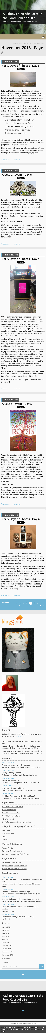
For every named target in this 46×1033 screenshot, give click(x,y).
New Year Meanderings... (21, 891)
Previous (5, 603)
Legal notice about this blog (29, 1023)
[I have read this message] (44, 1027)
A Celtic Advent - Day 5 (17, 403)
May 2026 (5, 936)
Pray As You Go (7, 848)
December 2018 (39, 43)
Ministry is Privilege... (11, 780)
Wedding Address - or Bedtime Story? (18, 796)
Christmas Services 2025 (29, 899)
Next (42, 606)
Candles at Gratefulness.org (12, 851)
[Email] (23, 974)
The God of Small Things (13, 788)
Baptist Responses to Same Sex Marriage (16, 822)
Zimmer (5, 891)
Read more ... (20, 736)
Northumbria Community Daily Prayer (15, 854)
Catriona (5, 917)
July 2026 (5, 930)
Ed (3, 907)
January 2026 (7, 949)
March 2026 (6, 943)
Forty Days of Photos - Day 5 (20, 258)
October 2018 (17, 43)
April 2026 (5, 939)
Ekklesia (4, 840)
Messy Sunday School (11, 773)
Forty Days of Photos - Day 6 (20, 65)
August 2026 (6, 927)
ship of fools (6, 830)
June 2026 (5, 933)
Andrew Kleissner (9, 879)
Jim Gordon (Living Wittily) (11, 862)
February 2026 (7, 946)
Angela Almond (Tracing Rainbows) (14, 866)
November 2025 (8, 955)
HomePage (27, 43)
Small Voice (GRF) (8, 833)
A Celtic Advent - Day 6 (17, 174)
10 (19, 606)
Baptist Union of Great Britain (12, 807)
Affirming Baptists (8, 819)
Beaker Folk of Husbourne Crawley (14, 869)
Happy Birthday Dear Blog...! (23, 917)
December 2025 (7, 952)
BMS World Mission (9, 810)
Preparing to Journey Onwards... (16, 765)
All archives (6, 959)
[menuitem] (18, 43)
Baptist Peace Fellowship (11, 813)
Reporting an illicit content (16, 1023)
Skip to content (6, 2)
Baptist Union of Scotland (11, 816)
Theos (4, 836)
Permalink (6, 160)
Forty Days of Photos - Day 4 (20, 519)
